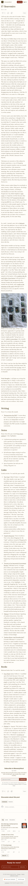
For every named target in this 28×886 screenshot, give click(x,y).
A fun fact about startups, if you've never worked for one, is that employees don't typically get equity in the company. (10, 837)
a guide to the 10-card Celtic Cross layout (14, 277)
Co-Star (19, 368)
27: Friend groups (6, 845)
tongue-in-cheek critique (15, 678)
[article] (14, 827)
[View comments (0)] (8, 13)
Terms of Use (21, 782)
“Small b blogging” (9, 536)
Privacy (19, 874)
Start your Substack (10, 879)
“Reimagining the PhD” (10, 415)
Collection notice (14, 875)
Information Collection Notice (15, 784)
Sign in (25, 2)
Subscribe (19, 2)
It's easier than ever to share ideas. (9, 827)
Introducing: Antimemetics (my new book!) (9, 824)
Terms (22, 874)
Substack (21, 223)
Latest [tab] (6, 819)
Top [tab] (3, 819)
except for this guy (18, 198)
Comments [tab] (4, 801)
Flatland (6, 726)
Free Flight (7, 674)
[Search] (25, 819)
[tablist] (7, 801)
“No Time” (7, 477)
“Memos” (6, 614)
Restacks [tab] (11, 801)
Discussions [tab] (12, 819)
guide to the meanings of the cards (12, 285)
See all (4, 855)
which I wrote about (11, 339)
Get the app (21, 879)
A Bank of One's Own (7, 834)
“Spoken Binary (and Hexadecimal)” (14, 637)
